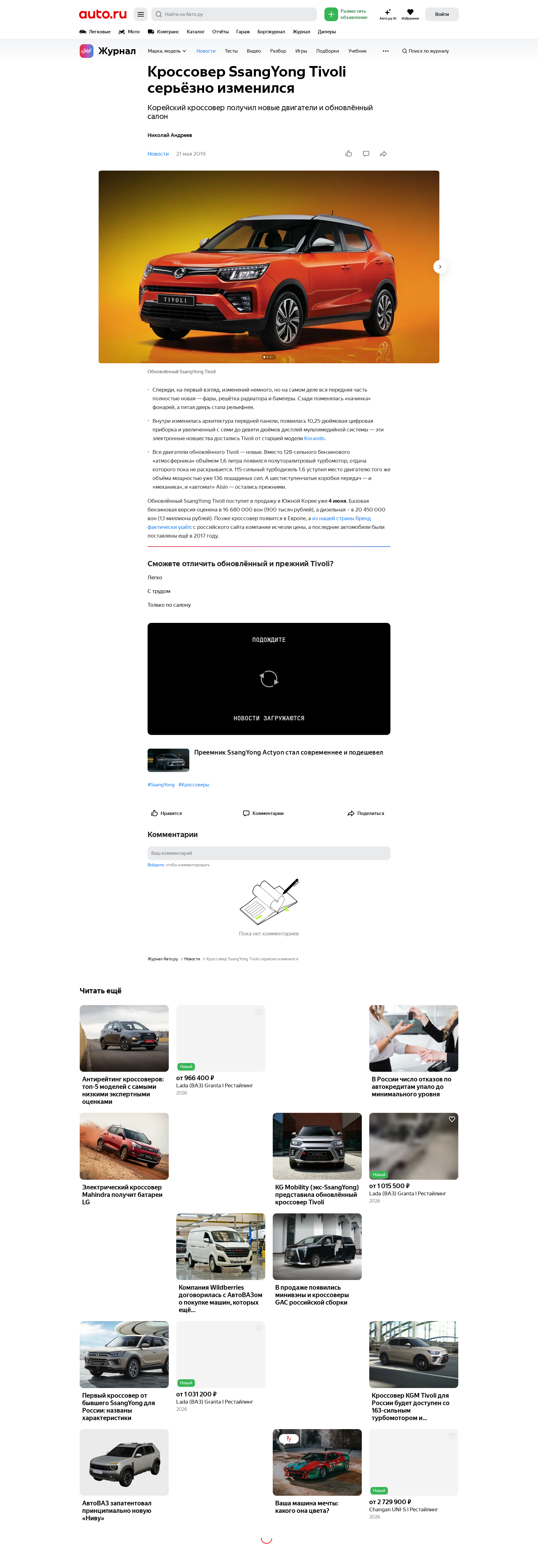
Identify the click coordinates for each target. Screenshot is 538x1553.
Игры (301, 51)
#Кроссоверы (193, 785)
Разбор (278, 51)
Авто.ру (102, 14)
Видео (254, 51)
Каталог (196, 32)
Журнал (301, 32)
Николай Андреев (170, 135)
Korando (314, 438)
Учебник (357, 51)
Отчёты (220, 32)
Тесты (231, 51)
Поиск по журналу (429, 51)
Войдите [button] (156, 865)
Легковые (100, 32)
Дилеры (327, 32)
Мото (134, 32)
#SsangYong (161, 785)
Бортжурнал (271, 32)
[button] (220, 1038)
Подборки (327, 51)
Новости (205, 51)
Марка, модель (164, 51)
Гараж (243, 32)
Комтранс (168, 32)
